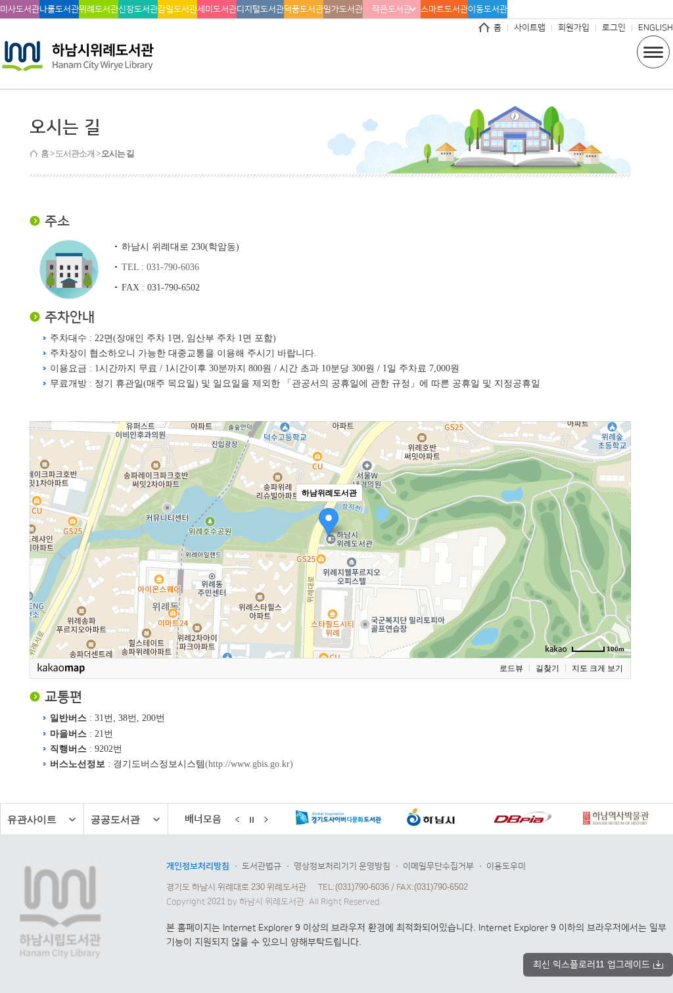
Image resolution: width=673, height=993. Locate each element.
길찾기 (547, 668)
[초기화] (614, 562)
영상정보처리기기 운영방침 (342, 866)
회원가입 (574, 27)
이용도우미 (506, 866)
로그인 (614, 27)
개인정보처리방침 (197, 866)
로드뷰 (511, 668)
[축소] (614, 537)
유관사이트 (32, 819)
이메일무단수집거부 (438, 866)
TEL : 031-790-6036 (160, 267)
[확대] (614, 515)
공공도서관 (115, 819)
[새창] (311, 820)
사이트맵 (529, 27)
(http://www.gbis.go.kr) (249, 763)
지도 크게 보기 (597, 668)
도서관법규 (261, 866)
